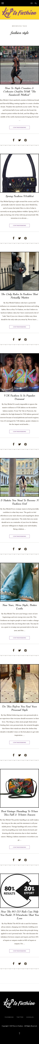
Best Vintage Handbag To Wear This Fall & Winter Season (19, 812)
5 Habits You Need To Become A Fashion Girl (19, 502)
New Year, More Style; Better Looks (19, 606)
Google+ (30, 1017)
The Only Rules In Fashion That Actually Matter (19, 295)
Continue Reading (19, 127)
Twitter (20, 1017)
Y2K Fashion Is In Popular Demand (19, 397)
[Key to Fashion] (20, 12)
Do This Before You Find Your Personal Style (19, 708)
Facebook (9, 1017)
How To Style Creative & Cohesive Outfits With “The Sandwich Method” (19, 91)
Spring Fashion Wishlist (20, 196)
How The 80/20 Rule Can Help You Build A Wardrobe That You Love (19, 915)
